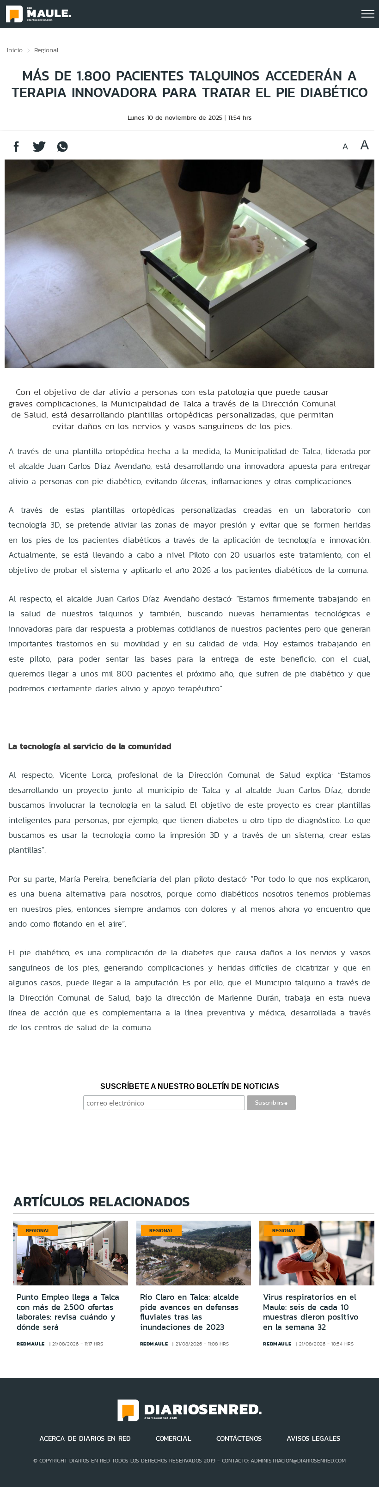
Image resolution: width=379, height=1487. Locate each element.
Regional (46, 50)
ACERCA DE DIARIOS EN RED (85, 1438)
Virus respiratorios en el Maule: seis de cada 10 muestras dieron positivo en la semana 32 (310, 1312)
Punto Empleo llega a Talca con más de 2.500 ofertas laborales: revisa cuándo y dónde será (68, 1312)
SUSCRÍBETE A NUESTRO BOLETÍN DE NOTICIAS (189, 1086)
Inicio (15, 50)
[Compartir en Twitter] (39, 151)
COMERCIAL (173, 1438)
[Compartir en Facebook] (16, 151)
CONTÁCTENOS (239, 1438)
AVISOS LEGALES (313, 1438)
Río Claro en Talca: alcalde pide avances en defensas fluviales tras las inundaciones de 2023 (189, 1312)
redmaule (31, 1343)
